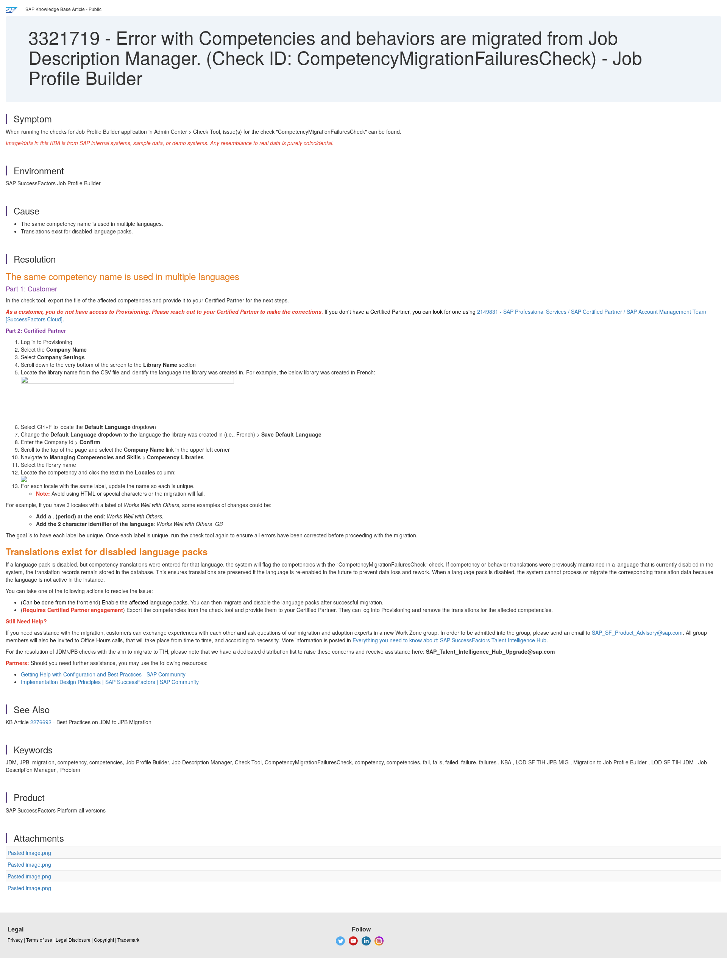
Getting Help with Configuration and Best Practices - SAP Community (103, 674)
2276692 (40, 722)
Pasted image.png (29, 852)
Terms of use (39, 939)
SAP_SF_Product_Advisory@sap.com (637, 632)
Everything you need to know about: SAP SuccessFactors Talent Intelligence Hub (449, 640)
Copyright (104, 939)
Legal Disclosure (73, 939)
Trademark (128, 939)
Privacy (15, 939)
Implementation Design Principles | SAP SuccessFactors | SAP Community (110, 682)
